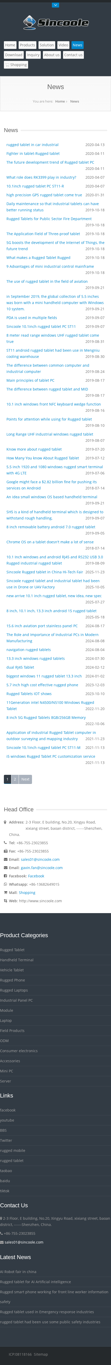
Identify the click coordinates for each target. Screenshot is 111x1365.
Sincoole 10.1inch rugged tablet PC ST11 (41, 326)
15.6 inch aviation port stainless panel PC (42, 625)
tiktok (4, 1190)
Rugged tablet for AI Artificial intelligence (35, 1281)
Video (63, 44)
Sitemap (41, 1354)
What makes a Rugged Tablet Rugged (38, 257)
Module (6, 1010)
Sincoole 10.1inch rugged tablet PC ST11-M (43, 747)
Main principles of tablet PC (30, 380)
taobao (6, 1170)
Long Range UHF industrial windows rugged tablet (49, 434)
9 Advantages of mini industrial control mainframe (50, 266)
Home (10, 44)
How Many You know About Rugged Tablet (42, 458)
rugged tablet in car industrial (32, 144)
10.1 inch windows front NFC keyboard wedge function (53, 404)
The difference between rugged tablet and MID (47, 389)
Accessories (10, 1060)
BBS (3, 1130)
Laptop (6, 1020)
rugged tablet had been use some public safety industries (50, 1321)
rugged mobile (12, 1150)
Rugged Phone (12, 980)
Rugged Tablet (12, 949)
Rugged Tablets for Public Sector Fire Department (49, 218)
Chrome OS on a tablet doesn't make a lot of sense (50, 541)
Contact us (73, 54)
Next (25, 779)
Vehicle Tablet (12, 969)
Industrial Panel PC (16, 1000)
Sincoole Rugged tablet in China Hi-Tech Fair (44, 571)
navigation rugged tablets (28, 649)
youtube (7, 1120)
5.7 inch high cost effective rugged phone (42, 684)
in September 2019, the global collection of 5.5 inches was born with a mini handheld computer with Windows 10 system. (55, 302)
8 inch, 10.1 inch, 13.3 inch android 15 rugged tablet (51, 610)
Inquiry (33, 54)
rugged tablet (11, 1160)
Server (5, 1081)
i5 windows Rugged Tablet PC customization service (50, 756)
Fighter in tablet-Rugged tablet (33, 153)
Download (13, 54)
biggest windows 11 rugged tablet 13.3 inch (44, 676)
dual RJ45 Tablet (20, 667)
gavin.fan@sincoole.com (42, 867)
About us (52, 54)
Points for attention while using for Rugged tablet (49, 419)
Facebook (36, 875)
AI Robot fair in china (18, 1271)
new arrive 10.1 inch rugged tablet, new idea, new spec (54, 595)
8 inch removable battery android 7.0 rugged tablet (50, 526)
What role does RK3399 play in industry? (41, 177)
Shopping (18, 64)
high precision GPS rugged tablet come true (44, 194)
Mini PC (6, 1070)
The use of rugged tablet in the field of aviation (47, 281)
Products (27, 44)
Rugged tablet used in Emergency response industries (47, 1311)
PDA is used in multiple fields (31, 317)
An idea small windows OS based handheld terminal (51, 496)
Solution (47, 44)
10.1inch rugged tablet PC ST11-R (35, 186)
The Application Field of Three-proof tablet (43, 233)
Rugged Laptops (14, 990)
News (77, 44)
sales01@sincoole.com (40, 859)
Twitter (6, 1140)
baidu (5, 1180)
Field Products (12, 1030)
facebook (7, 1110)
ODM (4, 1040)
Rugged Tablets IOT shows (29, 693)
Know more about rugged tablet (34, 449)
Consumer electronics (19, 1050)
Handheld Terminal (17, 959)
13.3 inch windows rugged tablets (35, 658)
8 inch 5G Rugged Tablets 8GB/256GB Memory (46, 717)
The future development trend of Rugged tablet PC (50, 162)
